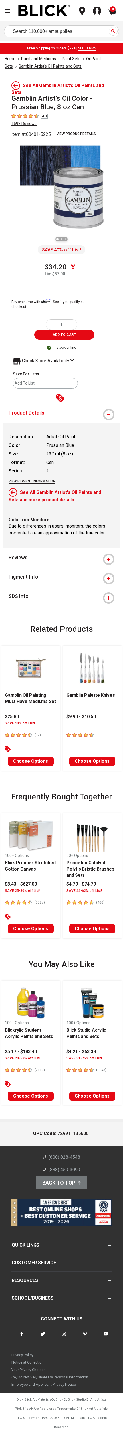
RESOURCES (25, 1280)
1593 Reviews (24, 123)
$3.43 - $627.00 (21, 884)
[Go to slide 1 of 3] (57, 239)
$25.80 (12, 716)
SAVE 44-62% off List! (84, 891)
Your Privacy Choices (28, 1370)
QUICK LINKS (25, 1245)
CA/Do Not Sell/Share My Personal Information (49, 1377)
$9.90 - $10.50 (81, 716)
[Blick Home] (44, 11)
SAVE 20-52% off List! (22, 1058)
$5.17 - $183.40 (21, 1051)
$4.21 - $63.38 (81, 1051)
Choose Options (30, 761)
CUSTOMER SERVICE (34, 1262)
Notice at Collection (27, 1362)
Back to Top (58, 1183)
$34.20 (56, 267)
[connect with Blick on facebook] (21, 1337)
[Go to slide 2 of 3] (61, 239)
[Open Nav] (7, 11)
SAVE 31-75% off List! (84, 1058)
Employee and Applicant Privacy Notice (43, 1384)
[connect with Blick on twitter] (43, 1337)
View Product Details (76, 134)
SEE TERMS (87, 48)
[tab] (61, 413)
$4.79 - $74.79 (81, 884)
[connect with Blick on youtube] (106, 1337)
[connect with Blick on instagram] (64, 1337)
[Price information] (61, 398)
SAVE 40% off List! (61, 250)
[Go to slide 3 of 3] (66, 239)
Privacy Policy (22, 1355)
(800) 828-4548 (64, 1157)
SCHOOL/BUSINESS (32, 1298)
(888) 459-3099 (64, 1169)
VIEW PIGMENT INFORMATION (32, 481)
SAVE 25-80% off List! (22, 891)
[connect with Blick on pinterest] (85, 1337)
